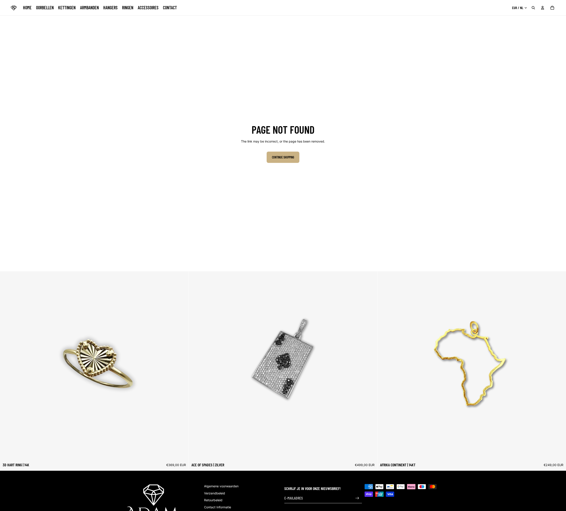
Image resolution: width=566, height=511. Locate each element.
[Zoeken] (533, 8)
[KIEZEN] (182, 453)
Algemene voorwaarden (221, 486)
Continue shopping (283, 157)
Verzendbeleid (214, 493)
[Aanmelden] (357, 498)
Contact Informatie (217, 507)
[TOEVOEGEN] (371, 453)
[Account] (542, 8)
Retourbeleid (213, 500)
